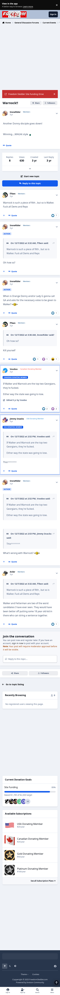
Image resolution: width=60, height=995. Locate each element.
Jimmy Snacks (17, 418)
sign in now (17, 643)
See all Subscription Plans (42, 881)
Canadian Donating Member (33, 838)
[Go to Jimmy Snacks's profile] (5, 420)
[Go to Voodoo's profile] (5, 370)
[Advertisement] (30, 56)
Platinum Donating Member (32, 868)
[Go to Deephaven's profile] (7, 801)
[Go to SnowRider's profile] (5, 113)
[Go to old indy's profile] (23, 801)
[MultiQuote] (4, 215)
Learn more (5, 5)
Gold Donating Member (30, 853)
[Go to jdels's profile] (19, 801)
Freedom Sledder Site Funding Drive (26, 94)
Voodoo (14, 369)
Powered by (30, 982)
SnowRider (15, 112)
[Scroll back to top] (56, 983)
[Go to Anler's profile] (5, 573)
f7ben (12, 193)
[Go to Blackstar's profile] (15, 801)
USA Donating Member (30, 824)
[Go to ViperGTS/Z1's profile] (11, 801)
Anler (12, 571)
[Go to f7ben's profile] (5, 195)
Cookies (35, 974)
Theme (24, 974)
